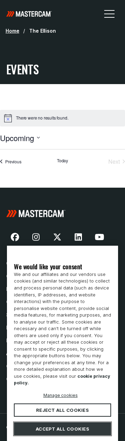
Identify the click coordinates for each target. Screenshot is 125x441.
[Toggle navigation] (109, 13)
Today (62, 160)
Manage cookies (60, 395)
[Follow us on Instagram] (36, 237)
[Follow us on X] (57, 237)
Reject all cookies (62, 410)
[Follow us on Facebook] (15, 237)
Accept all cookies (62, 429)
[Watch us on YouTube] (99, 237)
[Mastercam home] (29, 13)
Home (12, 31)
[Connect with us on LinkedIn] (78, 237)
